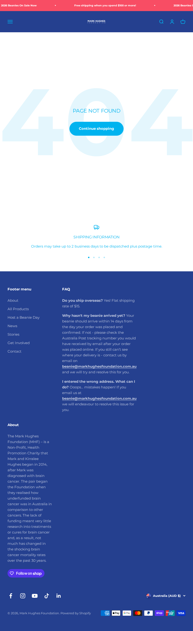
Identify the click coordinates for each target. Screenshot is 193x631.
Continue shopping (96, 128)
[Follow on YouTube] (35, 596)
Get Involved (19, 343)
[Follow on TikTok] (47, 596)
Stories (13, 334)
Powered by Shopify (75, 613)
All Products (18, 309)
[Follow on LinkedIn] (59, 596)
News (12, 326)
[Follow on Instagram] (23, 596)
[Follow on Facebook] (11, 596)
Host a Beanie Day (24, 317)
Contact (14, 351)
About (13, 300)
